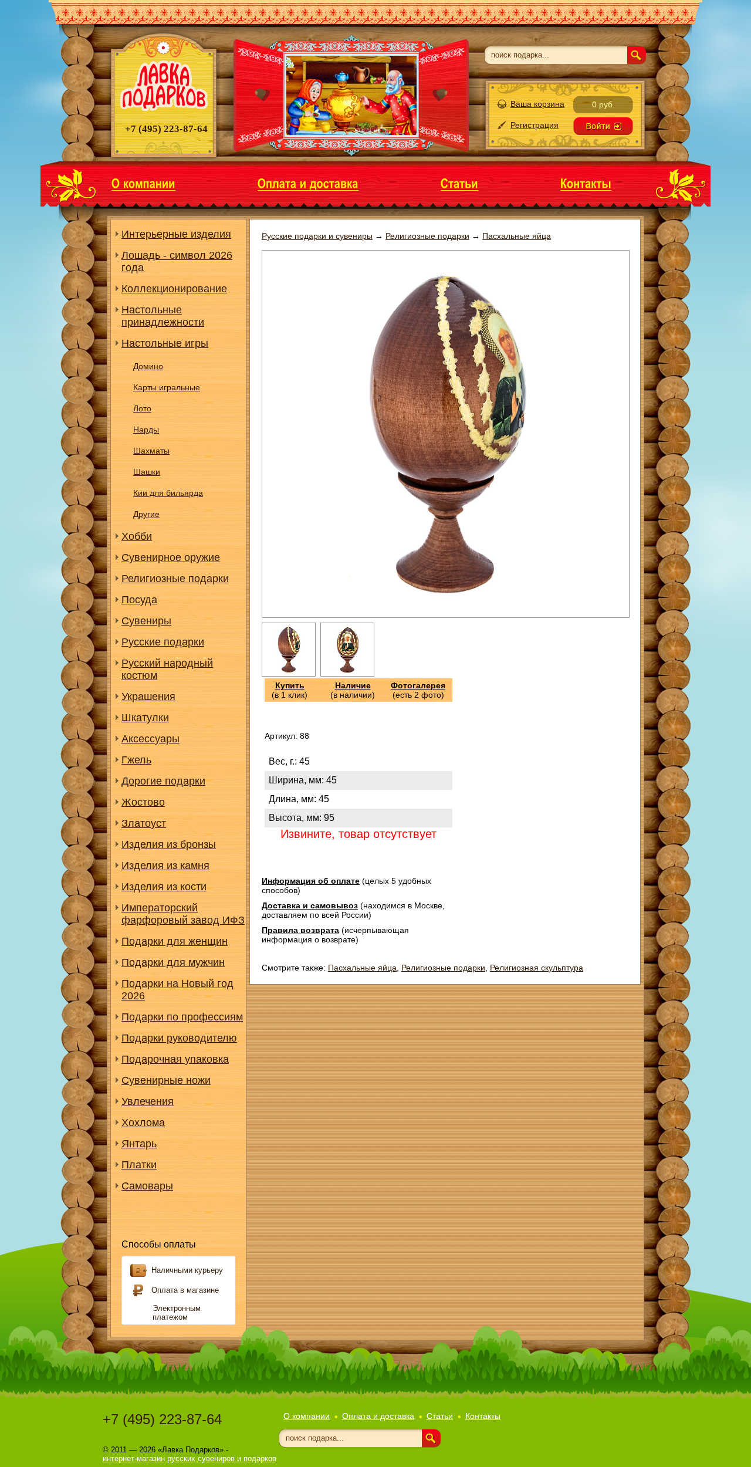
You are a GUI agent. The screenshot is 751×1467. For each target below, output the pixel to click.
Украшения (148, 696)
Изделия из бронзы (168, 844)
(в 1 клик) (289, 690)
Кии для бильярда (168, 493)
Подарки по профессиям (182, 1017)
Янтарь (139, 1144)
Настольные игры (164, 343)
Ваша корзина (537, 104)
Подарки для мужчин (173, 962)
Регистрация (534, 125)
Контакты (482, 1416)
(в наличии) (352, 690)
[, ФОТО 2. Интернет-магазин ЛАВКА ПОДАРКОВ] (347, 673)
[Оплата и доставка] (308, 183)
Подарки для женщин (174, 941)
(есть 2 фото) (418, 690)
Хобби (136, 536)
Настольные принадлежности (162, 316)
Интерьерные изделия (176, 234)
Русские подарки (162, 642)
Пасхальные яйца (362, 967)
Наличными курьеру (187, 1270)
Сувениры (146, 621)
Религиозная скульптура (536, 967)
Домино (148, 366)
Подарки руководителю (179, 1038)
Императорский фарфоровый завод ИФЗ (183, 914)
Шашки (146, 471)
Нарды (146, 429)
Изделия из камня (165, 865)
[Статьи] (459, 183)
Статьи (440, 1416)
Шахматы (151, 450)
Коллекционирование (174, 289)
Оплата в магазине (185, 1290)
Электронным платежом (177, 1312)
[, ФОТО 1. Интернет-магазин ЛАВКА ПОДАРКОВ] (289, 673)
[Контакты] (585, 183)
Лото (142, 408)
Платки (139, 1165)
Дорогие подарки (163, 781)
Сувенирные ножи (166, 1080)
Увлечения (147, 1101)
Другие (146, 514)
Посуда (139, 600)
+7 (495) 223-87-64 (162, 1419)
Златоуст (143, 823)
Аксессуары (150, 739)
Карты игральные (166, 387)
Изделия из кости (164, 887)
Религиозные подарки (175, 578)
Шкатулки (145, 718)
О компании (306, 1416)
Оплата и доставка (378, 1416)
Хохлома (143, 1122)
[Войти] (603, 126)
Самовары (147, 1186)
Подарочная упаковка (175, 1059)
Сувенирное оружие (170, 557)
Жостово (143, 802)
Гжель (136, 760)
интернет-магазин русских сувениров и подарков (189, 1458)
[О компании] (143, 183)
